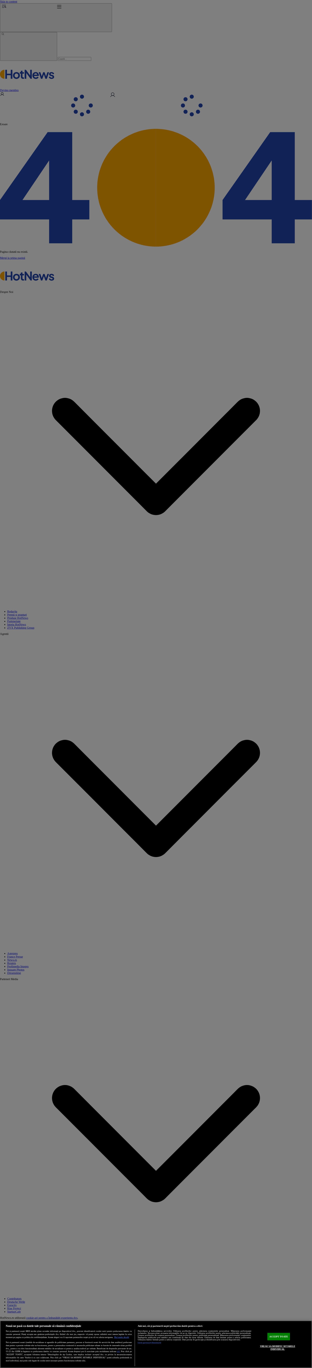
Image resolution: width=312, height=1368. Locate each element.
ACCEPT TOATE (278, 1336)
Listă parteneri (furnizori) (149, 1343)
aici (118, 1351)
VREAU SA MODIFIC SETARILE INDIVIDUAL (277, 1348)
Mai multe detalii (121, 1337)
